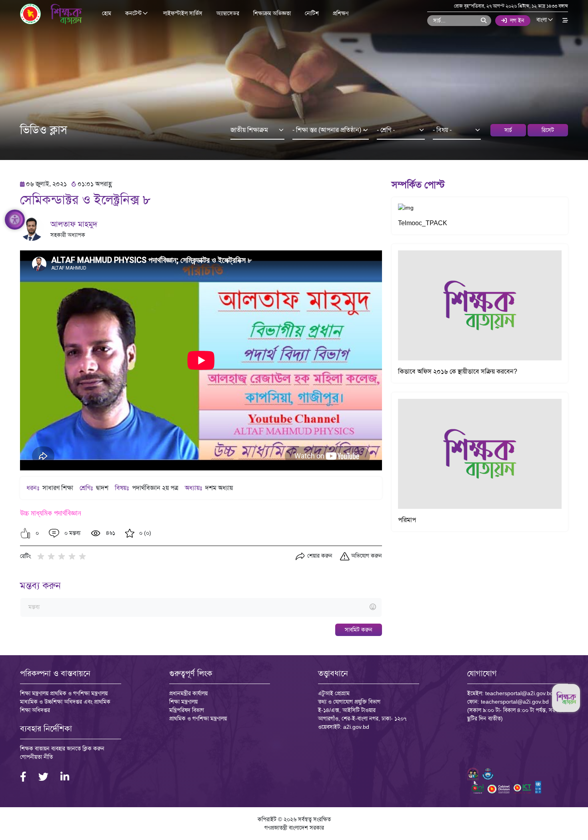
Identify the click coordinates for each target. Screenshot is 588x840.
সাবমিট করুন (358, 629)
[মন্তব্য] (201, 607)
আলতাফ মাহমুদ (73, 224)
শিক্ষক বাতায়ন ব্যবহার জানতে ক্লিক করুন (62, 748)
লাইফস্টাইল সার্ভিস (182, 13)
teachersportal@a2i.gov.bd (519, 693)
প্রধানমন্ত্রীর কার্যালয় (188, 693)
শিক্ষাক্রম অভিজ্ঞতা (272, 13)
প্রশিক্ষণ (340, 13)
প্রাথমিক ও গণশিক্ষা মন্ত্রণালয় (198, 718)
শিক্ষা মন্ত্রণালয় (183, 701)
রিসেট (548, 130)
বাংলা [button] (542, 20)
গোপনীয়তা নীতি (36, 757)
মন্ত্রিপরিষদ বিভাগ (186, 710)
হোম (106, 13)
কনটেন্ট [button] (134, 13)
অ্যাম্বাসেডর (227, 13)
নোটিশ (312, 13)
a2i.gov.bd (356, 727)
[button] (25, 533)
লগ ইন (517, 20)
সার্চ (508, 130)
